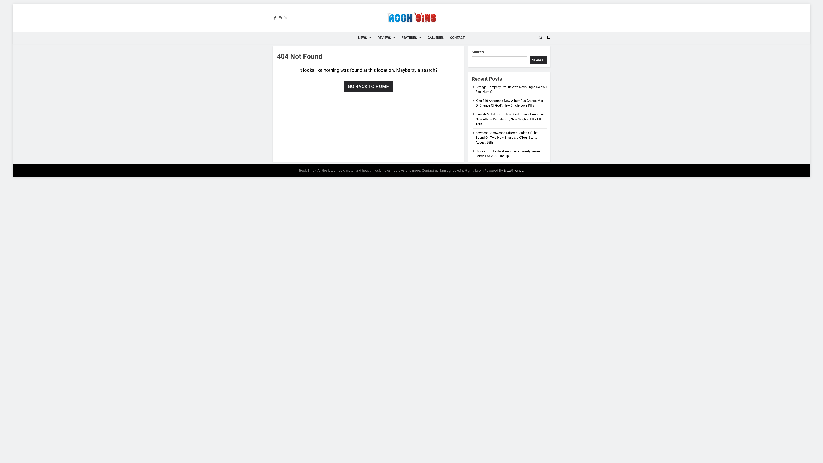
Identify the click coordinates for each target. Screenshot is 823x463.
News (362, 38)
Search (478, 52)
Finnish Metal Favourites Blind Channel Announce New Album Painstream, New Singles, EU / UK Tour (511, 119)
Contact (457, 38)
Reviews (384, 38)
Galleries (436, 38)
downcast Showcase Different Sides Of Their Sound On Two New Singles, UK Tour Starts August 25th (507, 137)
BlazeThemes (513, 170)
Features (409, 38)
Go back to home (368, 86)
